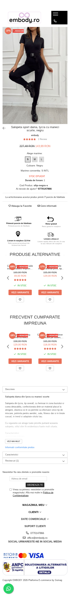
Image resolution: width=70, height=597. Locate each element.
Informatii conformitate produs (19, 447)
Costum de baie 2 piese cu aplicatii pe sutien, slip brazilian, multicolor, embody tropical (50, 336)
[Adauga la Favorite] (20, 299)
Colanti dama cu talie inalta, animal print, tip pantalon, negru (50, 267)
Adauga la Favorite (21, 205)
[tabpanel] (35, 75)
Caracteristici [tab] (11, 454)
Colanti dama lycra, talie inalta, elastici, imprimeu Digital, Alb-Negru (20, 267)
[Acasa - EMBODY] (24, 18)
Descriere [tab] (10, 389)
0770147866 (37, 533)
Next (64, 78)
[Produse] (56, 15)
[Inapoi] (2, 128)
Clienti (34, 512)
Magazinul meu (33, 504)
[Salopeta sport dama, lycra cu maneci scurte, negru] (35, 75)
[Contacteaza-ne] (55, 21)
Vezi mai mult (13, 441)
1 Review (42, 139)
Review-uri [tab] (12, 460)
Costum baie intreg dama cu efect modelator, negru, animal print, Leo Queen (20, 336)
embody (35, 135)
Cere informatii (48, 205)
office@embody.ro (37, 537)
